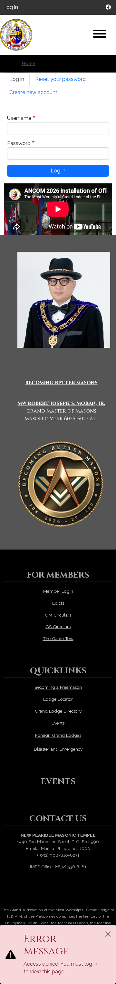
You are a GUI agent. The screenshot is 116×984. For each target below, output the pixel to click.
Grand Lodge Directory (58, 711)
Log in (10, 7)
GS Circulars (58, 626)
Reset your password (60, 79)
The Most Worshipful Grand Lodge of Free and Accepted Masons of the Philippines (19, 34)
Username (19, 118)
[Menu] (99, 34)
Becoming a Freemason (58, 687)
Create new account (33, 92)
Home (28, 63)
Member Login (58, 591)
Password (19, 143)
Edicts (58, 603)
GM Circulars (58, 615)
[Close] (108, 934)
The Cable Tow (58, 638)
